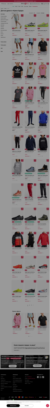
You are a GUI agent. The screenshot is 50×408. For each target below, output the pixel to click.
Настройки (27, 405)
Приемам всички (13, 405)
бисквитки (16, 401)
